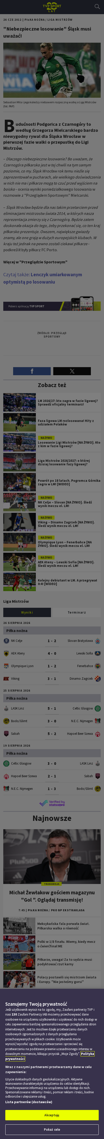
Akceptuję (51, 1115)
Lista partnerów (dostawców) (28, 1102)
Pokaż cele (52, 1129)
